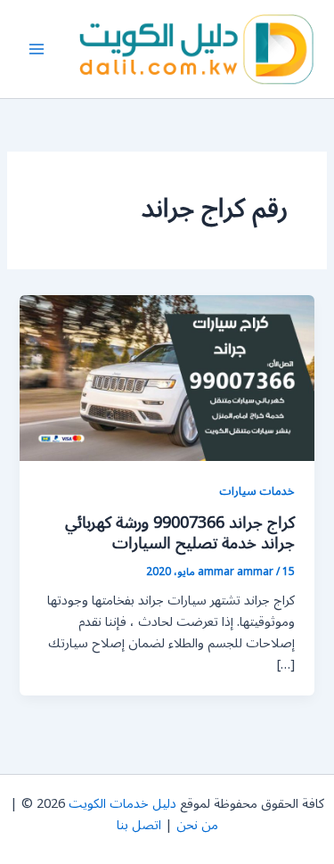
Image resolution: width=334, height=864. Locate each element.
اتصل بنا (139, 825)
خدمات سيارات (257, 491)
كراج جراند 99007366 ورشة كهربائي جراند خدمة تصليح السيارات (180, 533)
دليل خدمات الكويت (122, 804)
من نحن (197, 825)
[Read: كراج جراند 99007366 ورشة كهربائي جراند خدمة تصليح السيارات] (167, 377)
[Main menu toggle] (36, 49)
